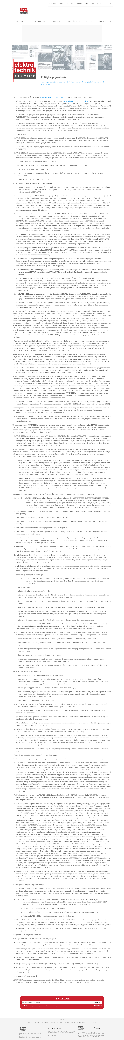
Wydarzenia (79, 3)
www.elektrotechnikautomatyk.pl (53, 97)
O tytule (30, 1022)
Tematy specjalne (105, 21)
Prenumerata (45, 1022)
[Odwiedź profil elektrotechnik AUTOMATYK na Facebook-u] (60, 1020)
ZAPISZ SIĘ (97, 1002)
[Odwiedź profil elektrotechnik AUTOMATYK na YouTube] (63, 1020)
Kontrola (89, 21)
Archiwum (59, 1022)
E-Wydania (61, 3)
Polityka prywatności (82, 1022)
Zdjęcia (86, 3)
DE (95, 1022)
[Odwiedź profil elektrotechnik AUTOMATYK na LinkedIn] (62, 1020)
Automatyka (57, 21)
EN (91, 1022)
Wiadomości (20, 21)
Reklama (37, 1022)
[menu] (62, 3)
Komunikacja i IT (74, 21)
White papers (100, 3)
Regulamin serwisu (70, 1022)
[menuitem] (53, 3)
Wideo (92, 3)
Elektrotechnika (40, 21)
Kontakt (53, 1022)
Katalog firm (70, 3)
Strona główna (52, 3)
